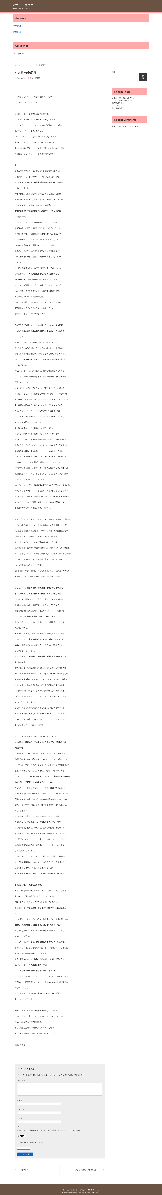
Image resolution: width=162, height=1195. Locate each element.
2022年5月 (17, 26)
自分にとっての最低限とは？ (123, 100)
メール (20, 1109)
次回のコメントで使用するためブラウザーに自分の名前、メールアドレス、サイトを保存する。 (50, 1130)
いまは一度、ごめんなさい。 (123, 98)
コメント (21, 1081)
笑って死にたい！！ (120, 105)
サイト (19, 1118)
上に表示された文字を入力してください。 (32, 1142)
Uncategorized (18, 54)
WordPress (73, 1192)
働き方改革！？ (118, 103)
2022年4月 (17, 32)
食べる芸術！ (117, 108)
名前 (19, 1100)
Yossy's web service (93, 1192)
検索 (113, 72)
